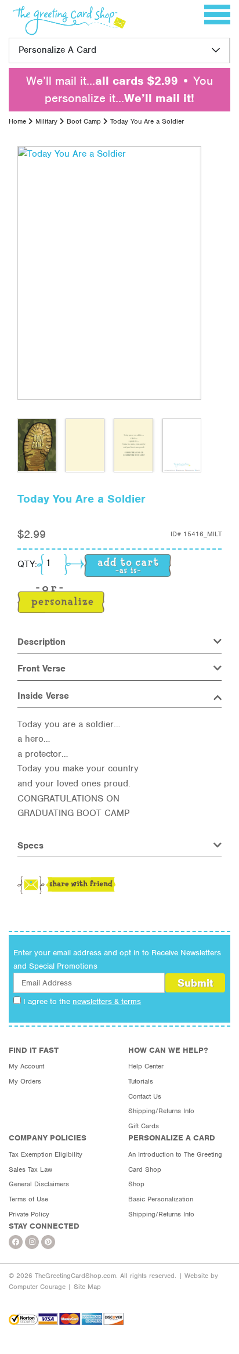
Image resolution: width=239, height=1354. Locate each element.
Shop (136, 1184)
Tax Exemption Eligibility (45, 1154)
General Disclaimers (39, 1184)
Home (17, 121)
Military (46, 121)
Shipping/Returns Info (161, 1110)
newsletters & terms (107, 1001)
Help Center (146, 1066)
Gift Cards (143, 1126)
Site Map (87, 1286)
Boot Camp (84, 121)
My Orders (25, 1081)
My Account (26, 1066)
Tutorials (140, 1081)
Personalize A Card (57, 50)
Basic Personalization (160, 1199)
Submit (195, 983)
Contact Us (144, 1096)
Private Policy (29, 1214)
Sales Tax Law (30, 1169)
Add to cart (127, 565)
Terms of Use (28, 1199)
